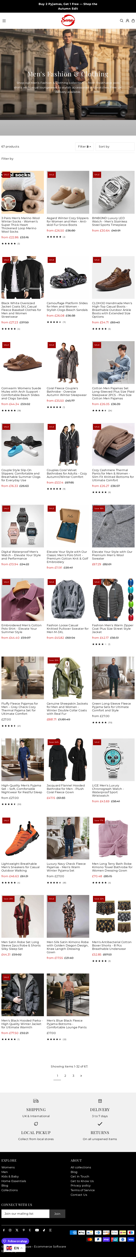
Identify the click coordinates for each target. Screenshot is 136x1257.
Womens (8, 1167)
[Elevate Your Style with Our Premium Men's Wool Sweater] (113, 526)
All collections (81, 1167)
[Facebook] (4, 1230)
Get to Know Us (82, 1181)
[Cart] (133, 20)
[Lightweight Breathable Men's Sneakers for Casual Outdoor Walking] (22, 838)
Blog (4, 1185)
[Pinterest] (24, 1230)
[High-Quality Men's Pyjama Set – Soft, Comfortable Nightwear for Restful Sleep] (22, 759)
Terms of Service (83, 1190)
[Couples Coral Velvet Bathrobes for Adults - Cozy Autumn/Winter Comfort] (68, 444)
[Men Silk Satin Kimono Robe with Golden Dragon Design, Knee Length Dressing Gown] (68, 916)
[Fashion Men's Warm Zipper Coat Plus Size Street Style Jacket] (113, 599)
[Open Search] (121, 20)
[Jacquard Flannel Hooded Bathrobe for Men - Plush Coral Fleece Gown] (68, 759)
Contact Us (79, 1194)
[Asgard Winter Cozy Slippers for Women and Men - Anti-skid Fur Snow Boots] (68, 192)
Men (4, 1172)
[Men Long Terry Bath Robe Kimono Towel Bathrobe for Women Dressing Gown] (113, 838)
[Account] (127, 20)
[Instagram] (10, 1230)
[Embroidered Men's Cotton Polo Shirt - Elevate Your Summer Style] (22, 599)
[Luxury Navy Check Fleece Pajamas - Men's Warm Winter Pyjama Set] (68, 838)
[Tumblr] (30, 1230)
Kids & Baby (10, 1176)
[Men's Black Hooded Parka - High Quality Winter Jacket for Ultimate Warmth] (22, 994)
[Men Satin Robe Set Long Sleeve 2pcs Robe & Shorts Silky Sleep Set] (22, 916)
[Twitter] (17, 1230)
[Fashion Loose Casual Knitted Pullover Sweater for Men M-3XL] (68, 599)
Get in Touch (80, 1176)
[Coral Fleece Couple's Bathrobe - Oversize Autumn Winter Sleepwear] (68, 362)
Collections (9, 1190)
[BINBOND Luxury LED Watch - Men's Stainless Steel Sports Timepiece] (113, 192)
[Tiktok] (44, 1230)
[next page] (81, 1076)
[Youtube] (37, 1230)
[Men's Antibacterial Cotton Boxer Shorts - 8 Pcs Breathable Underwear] (113, 916)
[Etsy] (50, 1230)
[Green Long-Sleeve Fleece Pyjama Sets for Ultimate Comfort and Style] (113, 678)
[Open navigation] (29, 20)
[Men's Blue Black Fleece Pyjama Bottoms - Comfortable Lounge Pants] (68, 994)
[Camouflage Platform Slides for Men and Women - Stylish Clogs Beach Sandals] (68, 277)
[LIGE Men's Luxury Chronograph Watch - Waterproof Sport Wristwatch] (113, 759)
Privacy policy (81, 1185)
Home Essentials (13, 1181)
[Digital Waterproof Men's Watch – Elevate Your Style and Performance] (22, 526)
